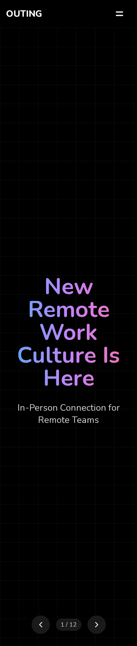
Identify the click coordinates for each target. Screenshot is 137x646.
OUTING (24, 14)
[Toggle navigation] (119, 13)
